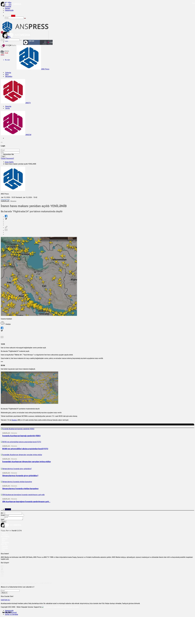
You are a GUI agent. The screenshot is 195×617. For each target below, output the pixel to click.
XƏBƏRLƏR (5, 201)
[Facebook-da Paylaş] (6, 217)
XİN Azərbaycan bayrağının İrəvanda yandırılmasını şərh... (26, 502)
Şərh (2, 519)
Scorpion (76, 607)
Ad (2, 513)
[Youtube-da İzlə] (2, 573)
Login (3, 156)
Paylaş (4, 521)
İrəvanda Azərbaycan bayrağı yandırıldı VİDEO (21, 436)
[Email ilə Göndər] (6, 230)
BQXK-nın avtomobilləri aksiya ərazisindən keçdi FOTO (25, 449)
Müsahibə (8, 76)
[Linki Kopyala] (6, 228)
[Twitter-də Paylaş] (6, 219)
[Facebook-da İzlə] (2, 567)
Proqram (5, 548)
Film (3, 550)
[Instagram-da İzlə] (2, 576)
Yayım (4, 533)
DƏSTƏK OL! (5, 600)
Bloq (7, 74)
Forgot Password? (7, 158)
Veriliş (7, 108)
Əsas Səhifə (9, 162)
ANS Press (45, 69)
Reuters (14, 420)
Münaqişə (13, 201)
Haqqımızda (9, 10)
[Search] (13, 16)
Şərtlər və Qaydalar (11, 614)
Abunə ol (4, 592)
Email (3, 515)
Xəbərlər (8, 73)
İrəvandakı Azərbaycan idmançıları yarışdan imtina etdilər (26, 462)
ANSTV (28, 103)
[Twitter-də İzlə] (2, 570)
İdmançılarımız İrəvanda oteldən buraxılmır (20, 489)
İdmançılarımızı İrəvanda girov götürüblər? (20, 476)
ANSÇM (28, 135)
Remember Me (8, 154)
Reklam (7, 8)
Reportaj (8, 106)
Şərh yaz (8, 509)
